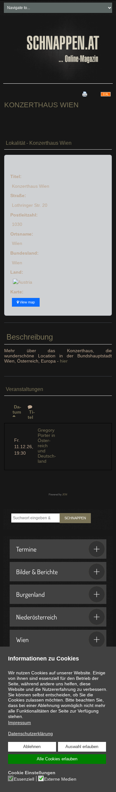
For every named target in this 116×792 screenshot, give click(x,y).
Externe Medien (60, 779)
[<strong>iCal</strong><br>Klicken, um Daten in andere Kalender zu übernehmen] (106, 94)
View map (27, 302)
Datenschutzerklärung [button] (30, 733)
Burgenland (30, 594)
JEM (64, 494)
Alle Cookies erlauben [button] (57, 759)
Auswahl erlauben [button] (81, 746)
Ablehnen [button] (32, 746)
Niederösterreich (36, 617)
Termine (26, 549)
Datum (17, 409)
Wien (22, 639)
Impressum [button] (19, 722)
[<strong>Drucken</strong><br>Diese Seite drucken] (84, 94)
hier (64, 361)
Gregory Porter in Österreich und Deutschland (47, 446)
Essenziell (24, 779)
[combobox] (35, 518)
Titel (31, 414)
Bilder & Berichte (37, 571)
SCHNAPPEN (75, 518)
